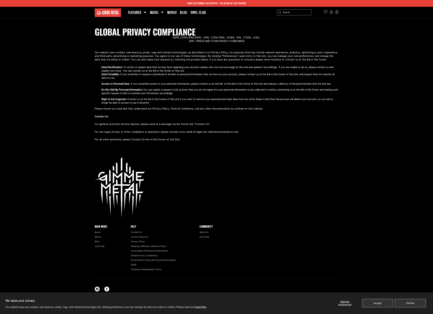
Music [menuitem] (154, 12)
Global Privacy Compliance (144, 255)
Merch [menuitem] (172, 12)
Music (97, 232)
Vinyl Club (100, 246)
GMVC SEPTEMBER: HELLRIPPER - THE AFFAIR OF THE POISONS (216, 3)
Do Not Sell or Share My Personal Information (153, 260)
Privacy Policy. (200, 307)
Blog (97, 241)
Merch (98, 237)
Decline (410, 303)
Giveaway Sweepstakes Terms (146, 269)
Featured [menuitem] (134, 12)
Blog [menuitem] (183, 12)
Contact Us (136, 232)
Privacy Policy (138, 241)
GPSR (133, 265)
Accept (378, 303)
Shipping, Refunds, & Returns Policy (149, 246)
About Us (204, 232)
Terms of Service (139, 237)
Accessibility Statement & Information (149, 251)
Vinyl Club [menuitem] (198, 12)
